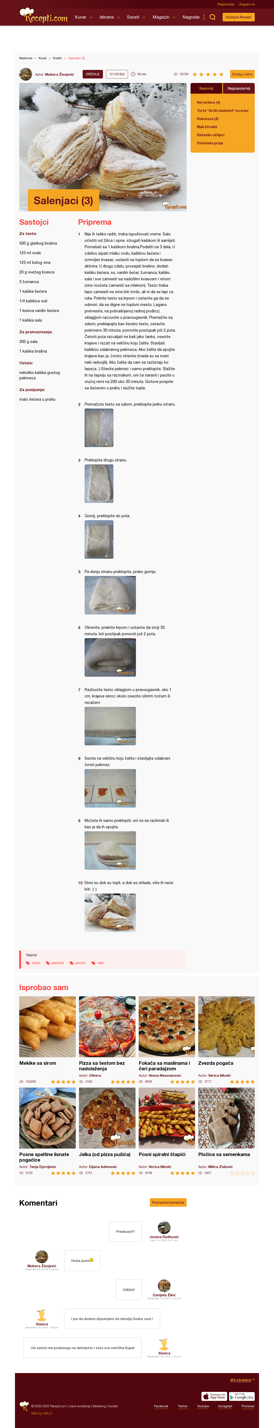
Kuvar (80, 17)
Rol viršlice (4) (208, 102)
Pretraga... (212, 17)
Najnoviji (206, 88)
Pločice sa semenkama (226, 1131)
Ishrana (107, 17)
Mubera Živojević (59, 74)
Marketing (99, 1406)
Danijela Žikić (164, 1295)
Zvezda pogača (226, 1040)
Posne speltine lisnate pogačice (47, 1131)
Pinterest (248, 1406)
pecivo (81, 963)
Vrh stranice (240, 1380)
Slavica (42, 1324)
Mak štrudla (207, 127)
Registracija (226, 4)
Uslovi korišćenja (79, 1406)
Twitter (183, 1406)
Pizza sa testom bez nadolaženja (107, 1040)
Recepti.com (43, 15)
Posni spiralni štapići (167, 1131)
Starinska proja (210, 143)
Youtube (203, 1406)
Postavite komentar (168, 1202)
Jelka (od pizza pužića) (107, 1131)
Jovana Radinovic (164, 1237)
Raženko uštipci (210, 135)
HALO (47, 1413)
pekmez (58, 963)
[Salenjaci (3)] (130, 428)
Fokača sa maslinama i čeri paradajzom (167, 1040)
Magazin (161, 17)
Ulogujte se (247, 4)
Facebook (161, 1406)
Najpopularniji (239, 88)
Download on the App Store (214, 1396)
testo (36, 963)
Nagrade (191, 17)
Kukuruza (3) (207, 119)
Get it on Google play (242, 1396)
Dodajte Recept (239, 17)
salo (100, 963)
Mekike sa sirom (47, 1040)
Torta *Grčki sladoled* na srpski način (222, 110)
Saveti (133, 17)
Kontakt (113, 1406)
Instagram (225, 1406)
